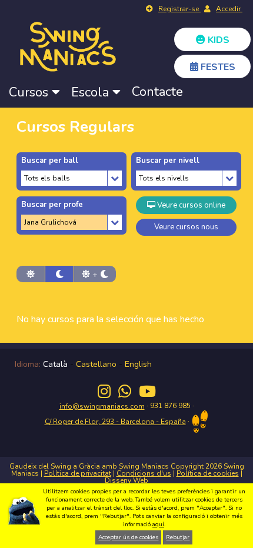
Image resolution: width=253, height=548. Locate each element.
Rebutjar (177, 537)
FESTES (216, 67)
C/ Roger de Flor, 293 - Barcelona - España (115, 421)
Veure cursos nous (186, 227)
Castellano (96, 364)
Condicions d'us (143, 473)
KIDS (217, 40)
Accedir (229, 9)
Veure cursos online (190, 205)
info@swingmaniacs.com (102, 406)
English (138, 364)
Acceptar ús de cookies (128, 537)
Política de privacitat (77, 473)
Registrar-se (179, 9)
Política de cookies (208, 473)
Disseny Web (126, 480)
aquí (158, 524)
